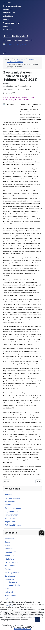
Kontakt (6, 19)
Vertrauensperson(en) (12, 23)
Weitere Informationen (22, 629)
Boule (7, 545)
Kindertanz (9, 559)
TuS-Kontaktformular (13, 525)
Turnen (7, 589)
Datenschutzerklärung (12, 6)
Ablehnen (19, 625)
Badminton (9, 539)
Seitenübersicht (9, 16)
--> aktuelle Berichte (13, 585)
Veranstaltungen (11, 515)
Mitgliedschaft (9, 13)
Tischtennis (9, 579)
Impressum (7, 9)
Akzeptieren (6, 625)
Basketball (9, 542)
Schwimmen (10, 576)
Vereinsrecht (10, 518)
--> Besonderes (12, 582)
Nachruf (8, 505)
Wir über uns (10, 501)
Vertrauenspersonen (13, 498)
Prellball (8, 569)
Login (5, 26)
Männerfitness (10, 566)
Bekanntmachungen (13, 508)
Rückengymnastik (12, 572)
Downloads (7, 30)
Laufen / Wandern (12, 562)
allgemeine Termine (12, 511)
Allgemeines (10, 522)
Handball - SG (10, 552)
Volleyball (9, 592)
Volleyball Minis (11, 595)
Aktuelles (7, 2)
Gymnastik (9, 549)
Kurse (7, 599)
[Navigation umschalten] (4, 53)
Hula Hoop (9, 555)
